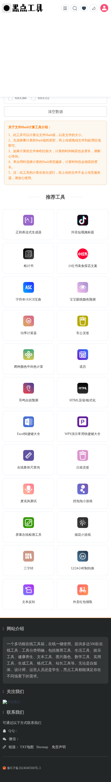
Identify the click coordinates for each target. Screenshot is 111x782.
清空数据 (55, 112)
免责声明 (59, 747)
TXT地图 (27, 747)
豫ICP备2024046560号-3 (24, 768)
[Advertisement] (55, 56)
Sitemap (42, 747)
